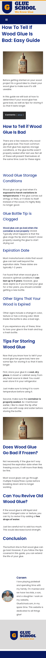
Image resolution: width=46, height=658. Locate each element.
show (20, 115)
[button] (6, 19)
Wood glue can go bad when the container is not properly (20, 229)
